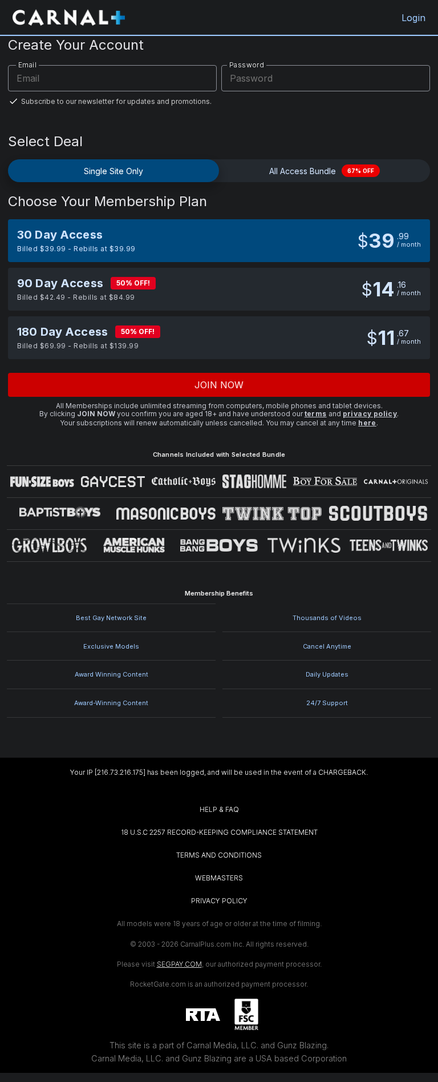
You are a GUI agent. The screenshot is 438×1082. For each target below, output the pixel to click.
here (367, 423)
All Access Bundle (321, 171)
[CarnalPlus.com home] (69, 17)
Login (413, 17)
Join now (219, 385)
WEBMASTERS (219, 878)
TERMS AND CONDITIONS (219, 855)
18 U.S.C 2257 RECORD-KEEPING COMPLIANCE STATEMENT (219, 832)
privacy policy (370, 413)
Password (246, 65)
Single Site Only (113, 171)
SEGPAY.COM (179, 964)
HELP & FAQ (219, 809)
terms (316, 413)
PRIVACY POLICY (219, 900)
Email (27, 65)
